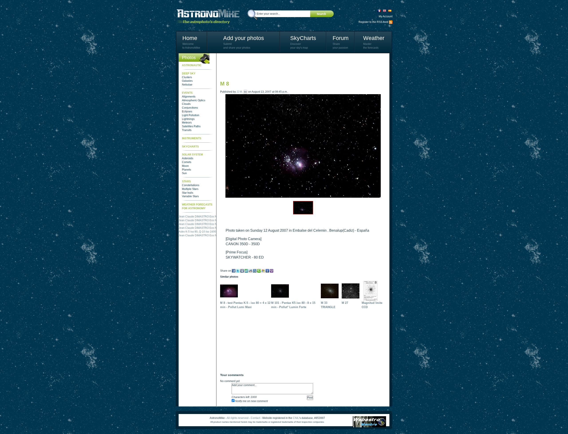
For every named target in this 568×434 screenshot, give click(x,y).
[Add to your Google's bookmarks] (267, 270)
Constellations (190, 185)
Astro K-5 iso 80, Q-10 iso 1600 (197, 216)
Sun (184, 173)
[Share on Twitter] (238, 270)
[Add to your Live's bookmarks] (263, 270)
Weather (373, 38)
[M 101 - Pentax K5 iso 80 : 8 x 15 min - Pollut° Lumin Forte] (281, 290)
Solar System (192, 154)
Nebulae (187, 84)
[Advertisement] (301, 67)
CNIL (296, 418)
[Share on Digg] (254, 270)
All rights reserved (237, 418)
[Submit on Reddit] (250, 270)
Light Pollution (190, 115)
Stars (186, 181)
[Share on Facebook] (233, 270)
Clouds (186, 104)
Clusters (187, 77)
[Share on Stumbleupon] (246, 270)
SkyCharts (303, 38)
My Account (385, 16)
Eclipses (187, 111)
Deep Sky (188, 73)
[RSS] (390, 22)
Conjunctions (190, 107)
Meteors (187, 122)
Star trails (187, 192)
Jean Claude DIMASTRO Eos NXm (200, 220)
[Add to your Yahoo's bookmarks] (271, 270)
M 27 (345, 303)
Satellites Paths (191, 126)
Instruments (191, 138)
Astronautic (191, 65)
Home (189, 38)
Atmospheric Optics (193, 100)
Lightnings (188, 119)
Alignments (188, 96)
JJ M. (240, 91)
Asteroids (187, 158)
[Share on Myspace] (242, 270)
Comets (186, 162)
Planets (186, 169)
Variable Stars (190, 196)
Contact (255, 418)
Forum (341, 38)
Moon (185, 165)
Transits (186, 130)
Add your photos (243, 38)
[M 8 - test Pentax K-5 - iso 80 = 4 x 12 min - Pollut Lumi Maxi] (230, 290)
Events (187, 92)
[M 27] (352, 290)
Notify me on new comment (251, 401)
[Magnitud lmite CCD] (372, 290)
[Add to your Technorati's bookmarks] (259, 270)
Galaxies (187, 80)
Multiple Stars (190, 189)
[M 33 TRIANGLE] (331, 290)
